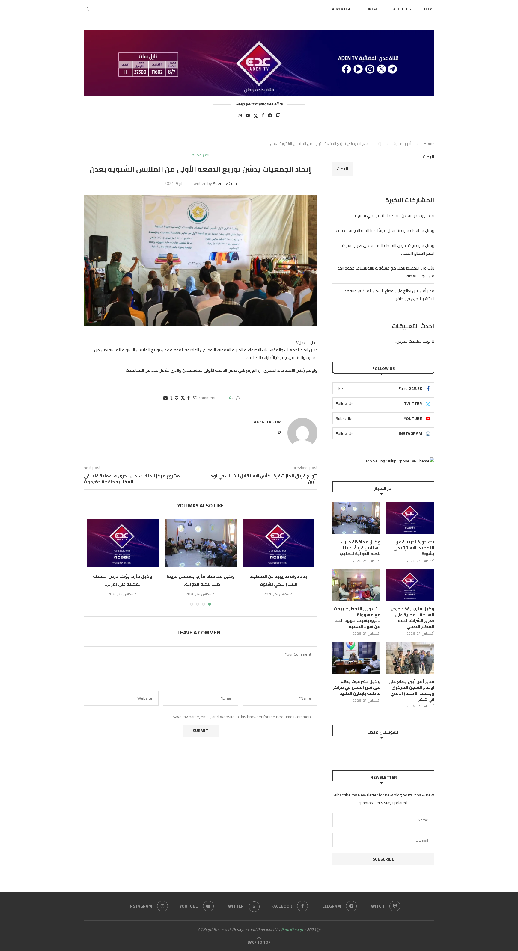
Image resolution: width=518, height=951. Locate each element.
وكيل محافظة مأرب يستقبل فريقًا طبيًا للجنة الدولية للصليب (385, 230)
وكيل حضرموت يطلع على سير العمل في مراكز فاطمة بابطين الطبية (356, 687)
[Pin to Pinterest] (176, 398)
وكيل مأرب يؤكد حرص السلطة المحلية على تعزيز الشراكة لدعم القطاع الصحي (412, 617)
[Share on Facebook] (188, 398)
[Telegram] (270, 117)
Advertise (341, 8)
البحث (428, 157)
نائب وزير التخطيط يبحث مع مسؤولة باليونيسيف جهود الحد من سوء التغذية (357, 617)
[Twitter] (256, 117)
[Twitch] (278, 117)
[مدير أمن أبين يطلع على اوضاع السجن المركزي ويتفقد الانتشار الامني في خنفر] (410, 658)
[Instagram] (240, 117)
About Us (402, 8)
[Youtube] (248, 117)
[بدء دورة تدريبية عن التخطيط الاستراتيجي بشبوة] (278, 543)
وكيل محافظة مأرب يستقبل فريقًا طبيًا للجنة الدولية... (201, 580)
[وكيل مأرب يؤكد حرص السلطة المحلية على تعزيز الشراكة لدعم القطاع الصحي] (123, 543)
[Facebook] (263, 117)
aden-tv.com (225, 183)
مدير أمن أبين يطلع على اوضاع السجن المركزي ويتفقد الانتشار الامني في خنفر (411, 690)
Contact (372, 8)
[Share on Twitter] (183, 398)
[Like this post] (195, 398)
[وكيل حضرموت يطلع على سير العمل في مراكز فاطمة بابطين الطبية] (356, 658)
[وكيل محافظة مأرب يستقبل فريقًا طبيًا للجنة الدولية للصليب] (201, 543)
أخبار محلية (402, 143)
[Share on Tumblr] (171, 398)
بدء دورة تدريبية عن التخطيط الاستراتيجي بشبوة (278, 580)
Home (429, 8)
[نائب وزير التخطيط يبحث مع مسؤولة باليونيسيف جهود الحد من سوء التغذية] (356, 585)
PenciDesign (292, 929)
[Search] (87, 9)
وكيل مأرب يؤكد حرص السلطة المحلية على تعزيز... (122, 580)
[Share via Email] (165, 398)
